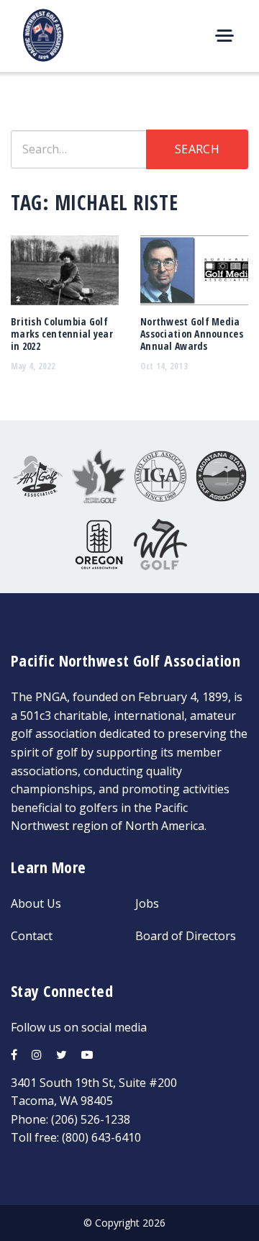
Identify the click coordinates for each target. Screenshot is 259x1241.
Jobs (147, 903)
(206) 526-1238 (90, 1119)
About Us (36, 903)
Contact (32, 936)
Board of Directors (185, 936)
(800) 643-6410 (101, 1137)
